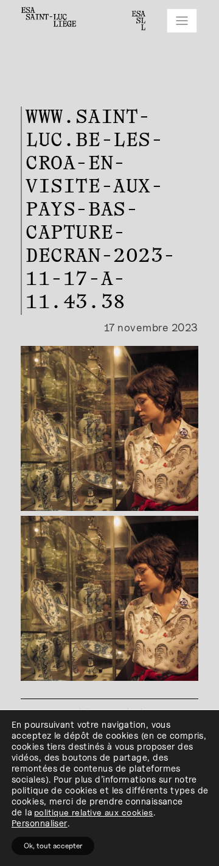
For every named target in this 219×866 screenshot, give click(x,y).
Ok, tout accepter (53, 845)
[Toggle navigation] (182, 21)
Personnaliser (40, 823)
